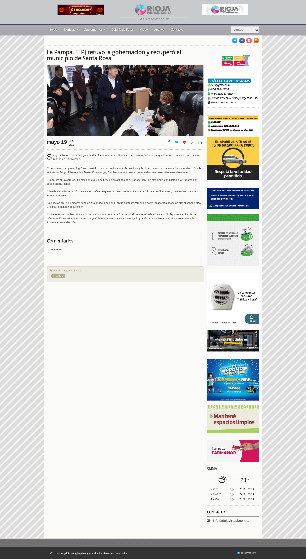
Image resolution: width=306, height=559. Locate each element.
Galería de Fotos (123, 29)
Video (144, 29)
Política (59, 276)
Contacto (177, 29)
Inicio (54, 29)
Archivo (159, 29)
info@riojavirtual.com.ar (231, 521)
